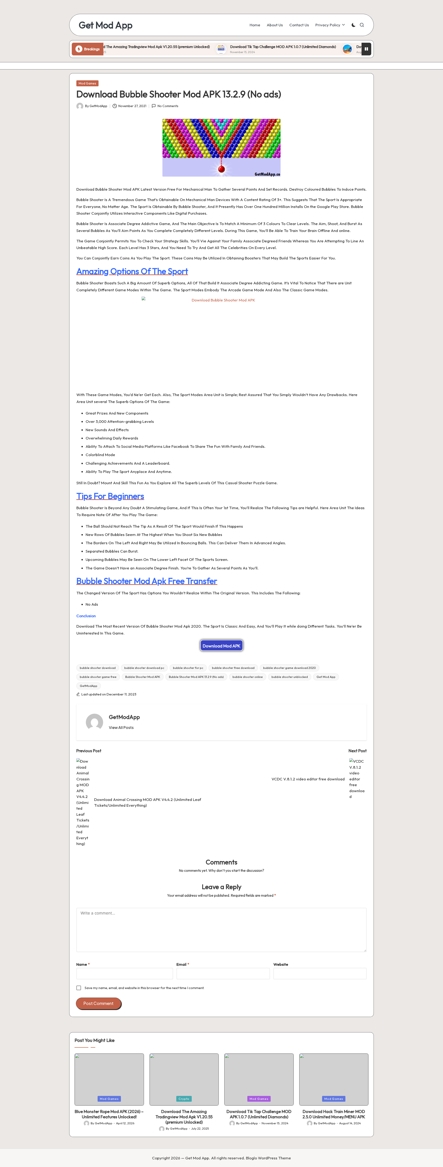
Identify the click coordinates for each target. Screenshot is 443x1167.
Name (83, 964)
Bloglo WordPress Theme (268, 1157)
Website (280, 964)
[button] (121, 727)
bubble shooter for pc (188, 668)
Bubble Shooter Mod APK (142, 677)
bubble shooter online (248, 677)
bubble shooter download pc (144, 668)
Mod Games (87, 83)
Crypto (184, 1099)
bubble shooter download (98, 668)
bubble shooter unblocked (290, 677)
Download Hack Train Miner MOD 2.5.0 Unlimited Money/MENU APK (333, 1114)
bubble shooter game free (98, 677)
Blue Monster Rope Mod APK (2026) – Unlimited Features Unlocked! (109, 1114)
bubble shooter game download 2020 (289, 668)
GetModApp (88, 686)
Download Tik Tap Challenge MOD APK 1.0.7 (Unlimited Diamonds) (253, 46)
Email (183, 964)
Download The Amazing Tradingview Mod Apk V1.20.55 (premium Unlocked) (119, 46)
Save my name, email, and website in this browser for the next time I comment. (144, 988)
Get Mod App (105, 25)
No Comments (168, 106)
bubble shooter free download (233, 668)
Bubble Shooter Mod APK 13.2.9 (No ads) (196, 677)
